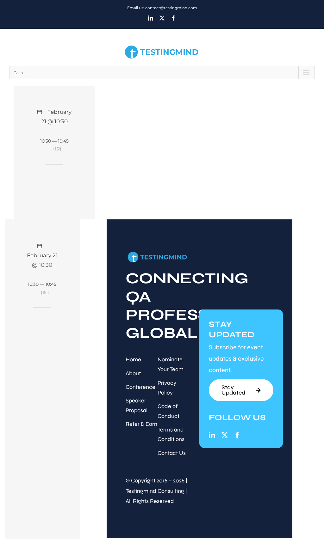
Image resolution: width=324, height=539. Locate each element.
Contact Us (172, 453)
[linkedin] (212, 435)
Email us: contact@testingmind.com (162, 7)
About (133, 373)
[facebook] (237, 435)
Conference (140, 386)
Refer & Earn (141, 423)
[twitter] (224, 435)
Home (133, 359)
